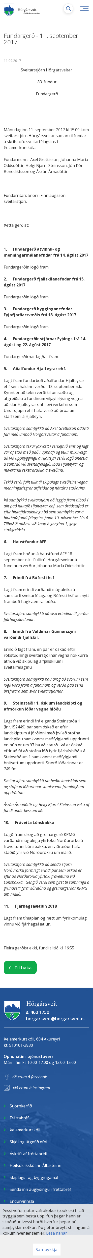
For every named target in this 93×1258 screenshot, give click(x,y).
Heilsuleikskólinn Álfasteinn (35, 1165)
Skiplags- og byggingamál (34, 1177)
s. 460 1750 (37, 1012)
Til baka (23, 968)
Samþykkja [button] (47, 1249)
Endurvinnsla (22, 1201)
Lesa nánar (56, 1233)
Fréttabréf (19, 1118)
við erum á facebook (29, 1077)
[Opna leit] (68, 8)
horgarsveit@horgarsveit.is (55, 1019)
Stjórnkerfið (21, 1106)
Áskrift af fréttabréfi (28, 1153)
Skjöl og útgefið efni (28, 1142)
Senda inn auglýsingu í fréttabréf (40, 1189)
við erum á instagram (31, 1088)
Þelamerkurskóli (25, 1130)
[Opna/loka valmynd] (84, 8)
